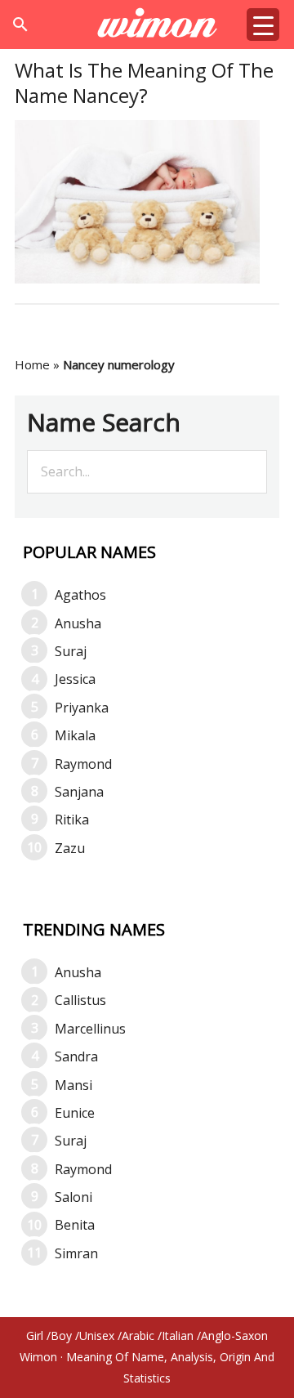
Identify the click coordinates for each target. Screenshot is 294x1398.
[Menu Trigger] (263, 24)
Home (32, 364)
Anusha (78, 623)
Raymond (83, 764)
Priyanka (82, 708)
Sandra (76, 1056)
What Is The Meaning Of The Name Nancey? (144, 82)
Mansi (73, 1085)
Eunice (75, 1113)
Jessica (75, 679)
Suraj (71, 651)
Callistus (80, 1000)
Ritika (72, 820)
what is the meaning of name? (147, 24)
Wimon (38, 1357)
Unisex (96, 1335)
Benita (75, 1225)
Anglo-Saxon (234, 1335)
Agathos (80, 595)
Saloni (73, 1197)
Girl (34, 1335)
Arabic (138, 1335)
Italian (178, 1335)
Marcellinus (90, 1029)
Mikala (75, 735)
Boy (61, 1335)
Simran (76, 1253)
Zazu (70, 848)
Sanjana (79, 792)
